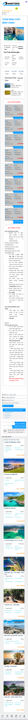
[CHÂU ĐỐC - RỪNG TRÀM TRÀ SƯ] (14, 688)
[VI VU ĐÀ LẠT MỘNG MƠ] (14, 465)
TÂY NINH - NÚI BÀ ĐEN (10, 666)
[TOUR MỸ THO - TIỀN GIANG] (14, 596)
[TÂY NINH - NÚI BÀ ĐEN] (14, 657)
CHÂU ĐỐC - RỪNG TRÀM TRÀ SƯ (13, 697)
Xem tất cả (20, 79)
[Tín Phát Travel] (11, 3)
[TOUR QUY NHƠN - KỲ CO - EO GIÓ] (14, 531)
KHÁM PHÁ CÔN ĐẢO (10, 508)
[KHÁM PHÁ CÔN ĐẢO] (14, 499)
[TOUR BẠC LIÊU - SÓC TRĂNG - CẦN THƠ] (14, 564)
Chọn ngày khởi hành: (9, 397)
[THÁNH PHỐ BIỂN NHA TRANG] (11, 439)
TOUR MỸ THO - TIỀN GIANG (11, 605)
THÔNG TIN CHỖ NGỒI (19, 427)
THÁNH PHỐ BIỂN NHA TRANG (12, 442)
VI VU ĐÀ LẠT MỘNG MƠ (10, 474)
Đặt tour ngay (20, 423)
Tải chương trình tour (8, 405)
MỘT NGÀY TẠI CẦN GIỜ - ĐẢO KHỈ (13, 635)
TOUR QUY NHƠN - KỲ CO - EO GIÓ (13, 540)
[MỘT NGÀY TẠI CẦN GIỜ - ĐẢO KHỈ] (14, 627)
